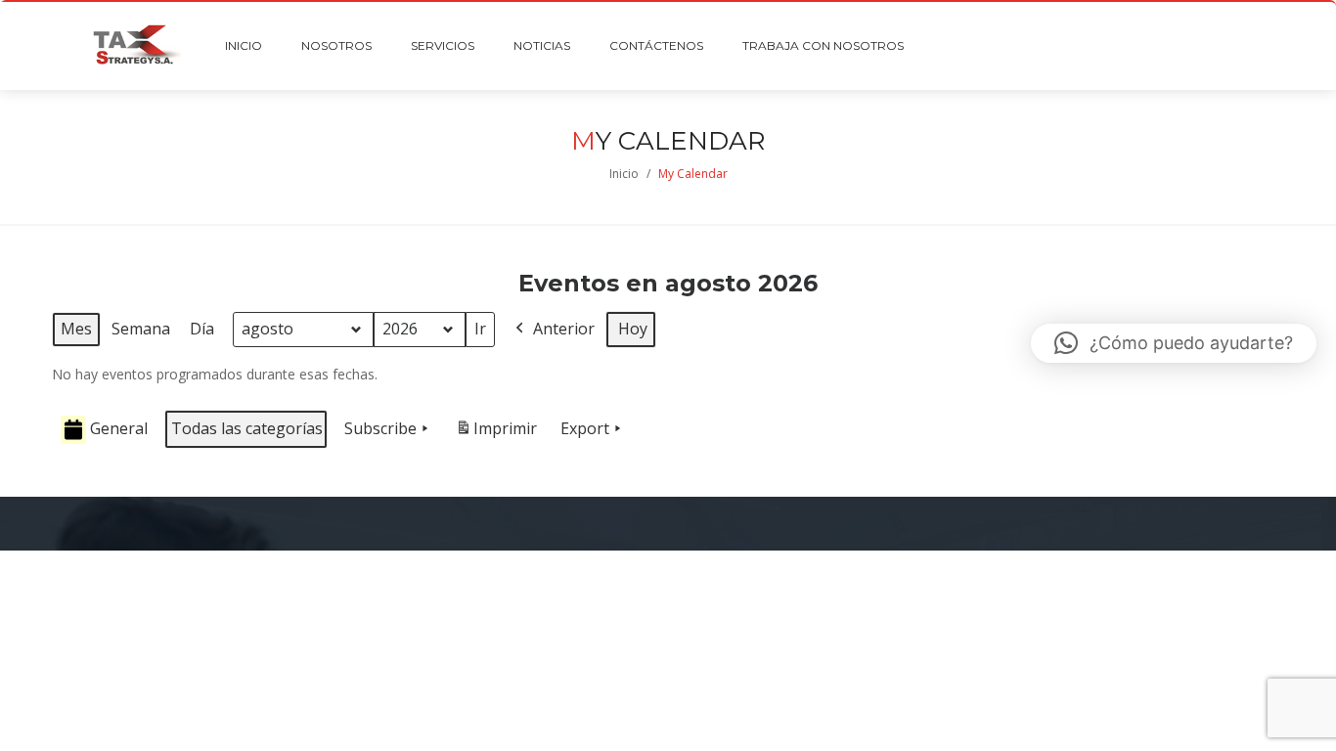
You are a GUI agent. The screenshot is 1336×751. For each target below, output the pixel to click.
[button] (1173, 343)
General (119, 428)
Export (584, 428)
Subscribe (380, 428)
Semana (140, 328)
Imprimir (496, 434)
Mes (76, 328)
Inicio (624, 173)
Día (202, 328)
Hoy (632, 328)
